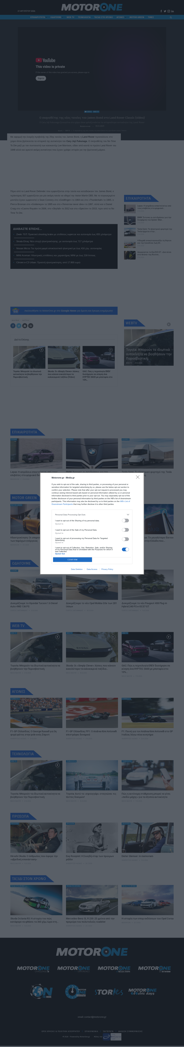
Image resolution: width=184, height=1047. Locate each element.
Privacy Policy (107, 569)
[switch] (125, 520)
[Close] (138, 477)
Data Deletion (77, 569)
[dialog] (92, 523)
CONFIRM (73, 560)
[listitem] (92, 514)
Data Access (92, 569)
